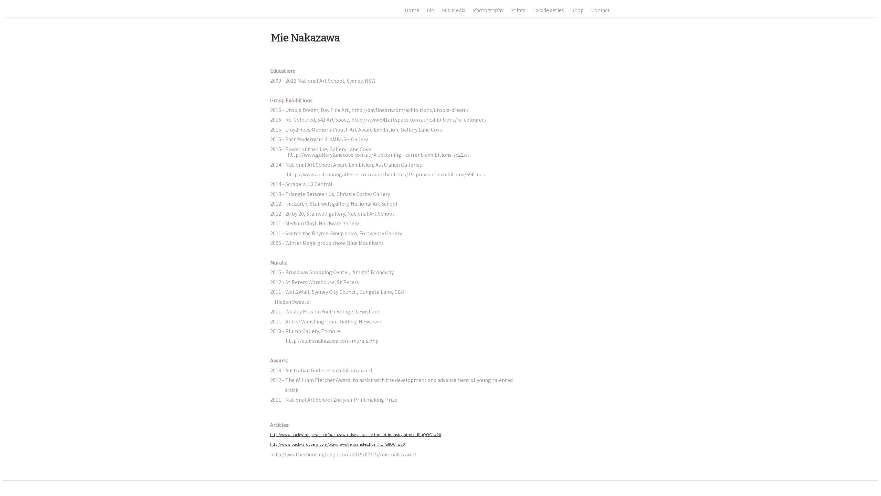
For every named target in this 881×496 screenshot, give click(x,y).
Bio (430, 10)
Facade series (548, 10)
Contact (600, 10)
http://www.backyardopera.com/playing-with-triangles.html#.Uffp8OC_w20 (337, 444)
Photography (488, 10)
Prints (518, 10)
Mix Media (453, 10)
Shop (578, 10)
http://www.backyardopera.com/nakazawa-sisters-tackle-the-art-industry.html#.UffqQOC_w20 (355, 434)
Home (412, 10)
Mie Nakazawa (305, 38)
